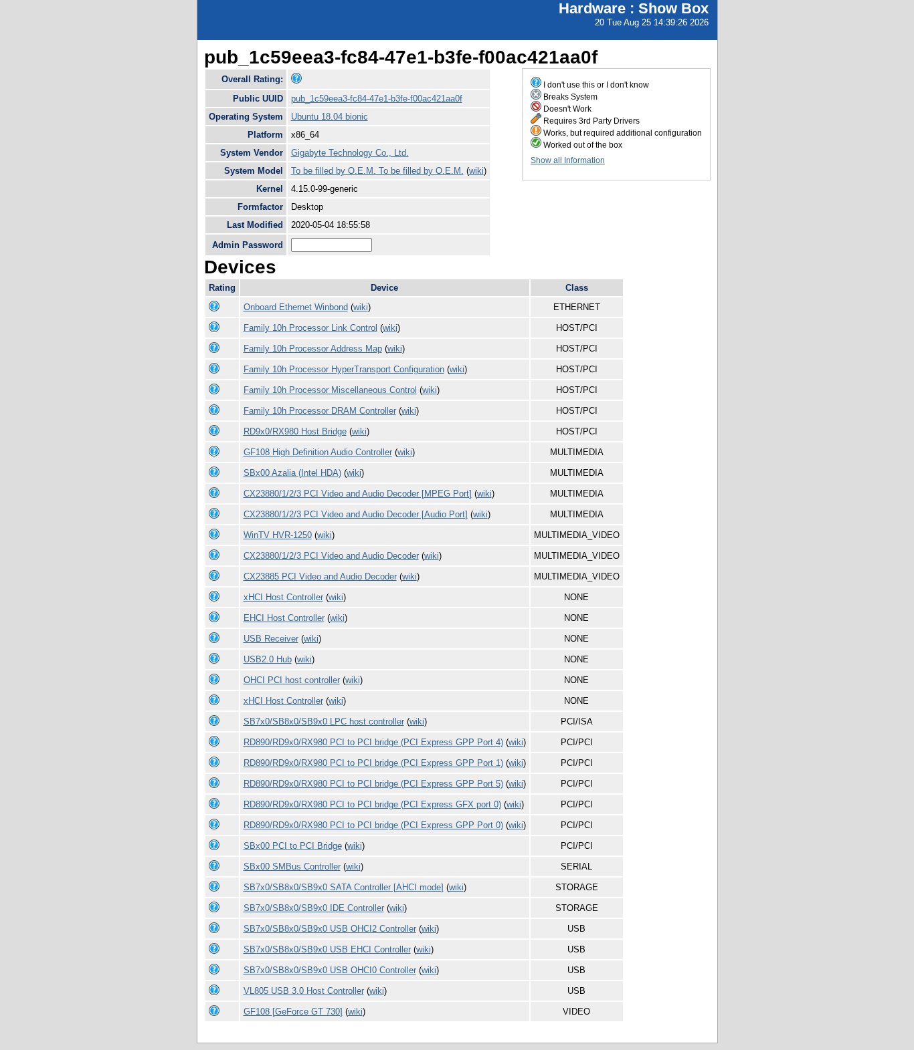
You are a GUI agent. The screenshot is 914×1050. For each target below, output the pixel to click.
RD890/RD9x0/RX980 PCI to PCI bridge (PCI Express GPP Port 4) (373, 742)
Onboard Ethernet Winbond (296, 307)
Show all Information (568, 160)
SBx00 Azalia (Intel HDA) (292, 473)
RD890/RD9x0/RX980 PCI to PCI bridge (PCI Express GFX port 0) (372, 804)
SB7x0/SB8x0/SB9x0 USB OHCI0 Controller (330, 970)
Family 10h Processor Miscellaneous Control (330, 390)
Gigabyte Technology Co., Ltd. (350, 153)
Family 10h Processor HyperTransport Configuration (344, 369)
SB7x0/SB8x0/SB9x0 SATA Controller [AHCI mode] (344, 887)
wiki (476, 171)
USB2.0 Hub (268, 659)
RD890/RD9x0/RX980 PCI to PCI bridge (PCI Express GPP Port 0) (373, 825)
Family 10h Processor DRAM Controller (320, 411)
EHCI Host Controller (284, 618)
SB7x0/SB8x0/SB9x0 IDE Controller (314, 908)
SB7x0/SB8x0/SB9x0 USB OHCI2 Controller (330, 929)
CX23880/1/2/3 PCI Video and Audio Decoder (331, 556)
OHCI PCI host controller (292, 680)
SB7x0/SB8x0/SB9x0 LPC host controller (324, 721)
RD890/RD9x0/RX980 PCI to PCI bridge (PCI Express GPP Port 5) (373, 784)
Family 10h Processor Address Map (313, 349)
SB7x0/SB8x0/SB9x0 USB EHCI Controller (327, 949)
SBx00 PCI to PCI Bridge (293, 846)
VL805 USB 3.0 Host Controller (304, 991)
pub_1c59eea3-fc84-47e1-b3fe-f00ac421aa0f (376, 99)
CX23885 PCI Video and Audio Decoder (320, 576)
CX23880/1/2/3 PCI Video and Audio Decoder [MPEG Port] (358, 494)
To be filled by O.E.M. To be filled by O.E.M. (377, 171)
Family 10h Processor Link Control (310, 328)
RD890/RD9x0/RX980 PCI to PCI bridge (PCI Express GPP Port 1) (373, 763)
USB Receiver (271, 639)
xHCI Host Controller (283, 597)
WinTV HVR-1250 (278, 535)
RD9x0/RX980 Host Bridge (295, 431)
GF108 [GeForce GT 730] (293, 1012)
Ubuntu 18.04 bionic (329, 117)
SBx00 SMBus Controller (292, 867)
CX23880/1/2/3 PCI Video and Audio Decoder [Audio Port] (356, 514)
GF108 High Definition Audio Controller (318, 452)
